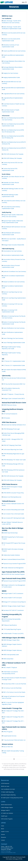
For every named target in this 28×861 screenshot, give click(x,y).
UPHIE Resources (5, 783)
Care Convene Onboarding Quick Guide (13, 509)
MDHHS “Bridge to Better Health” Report (14, 606)
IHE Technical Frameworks (10, 414)
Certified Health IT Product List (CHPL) (13, 633)
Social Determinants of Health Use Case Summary (13, 105)
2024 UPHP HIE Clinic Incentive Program (14, 574)
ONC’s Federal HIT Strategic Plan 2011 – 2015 (13, 722)
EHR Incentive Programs (7, 819)
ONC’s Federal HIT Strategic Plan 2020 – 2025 (13, 711)
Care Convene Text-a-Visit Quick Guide (13, 514)
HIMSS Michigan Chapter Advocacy (12, 650)
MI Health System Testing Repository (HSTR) (12, 797)
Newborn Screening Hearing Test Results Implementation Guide (13, 323)
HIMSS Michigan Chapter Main (11, 640)
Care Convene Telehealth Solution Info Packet (13, 504)
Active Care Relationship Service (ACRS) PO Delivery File (14, 149)
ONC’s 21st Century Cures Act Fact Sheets (14, 692)
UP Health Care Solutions (7, 813)
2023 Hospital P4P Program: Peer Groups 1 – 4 (13, 544)
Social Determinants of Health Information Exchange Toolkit (14, 678)
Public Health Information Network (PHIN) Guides (14, 370)
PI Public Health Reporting (7, 792)
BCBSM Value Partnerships (10, 533)
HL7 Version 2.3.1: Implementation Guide (14, 365)
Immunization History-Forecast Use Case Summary (13, 260)
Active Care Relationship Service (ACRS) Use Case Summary (13, 119)
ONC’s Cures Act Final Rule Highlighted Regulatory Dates (13, 703)
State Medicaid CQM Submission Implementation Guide (11, 233)
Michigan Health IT (5, 810)
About (2, 828)
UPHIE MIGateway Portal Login (11, 429)
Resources (3, 837)
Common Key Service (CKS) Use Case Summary (12, 163)
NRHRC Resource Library (9, 405)
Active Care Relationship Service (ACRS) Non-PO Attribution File (13, 131)
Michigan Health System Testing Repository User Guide (11, 347)
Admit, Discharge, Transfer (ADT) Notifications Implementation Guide (11, 27)
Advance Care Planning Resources (12, 497)
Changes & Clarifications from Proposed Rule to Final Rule (13, 697)
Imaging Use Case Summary (10, 73)
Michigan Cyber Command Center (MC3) (14, 398)
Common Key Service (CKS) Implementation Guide (9, 169)
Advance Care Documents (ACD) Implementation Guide (11, 39)
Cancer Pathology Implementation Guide (14, 342)
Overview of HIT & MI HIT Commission (13, 610)
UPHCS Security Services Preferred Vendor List (14, 379)
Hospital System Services (9, 736)
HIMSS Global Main (8, 659)
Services (3, 834)
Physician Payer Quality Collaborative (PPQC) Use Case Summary (12, 215)
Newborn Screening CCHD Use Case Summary (12, 305)
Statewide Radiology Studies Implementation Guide (10, 195)
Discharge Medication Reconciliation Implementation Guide (12, 68)
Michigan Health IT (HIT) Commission (13, 593)
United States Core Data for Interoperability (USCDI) (10, 672)
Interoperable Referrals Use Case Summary (11, 82)
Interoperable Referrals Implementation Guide (13, 88)
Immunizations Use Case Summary (12, 251)
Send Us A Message (5, 851)
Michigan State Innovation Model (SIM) (13, 245)
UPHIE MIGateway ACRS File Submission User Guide (13, 471)
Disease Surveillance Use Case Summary (14, 282)
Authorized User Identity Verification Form (14, 425)
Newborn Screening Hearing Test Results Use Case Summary (13, 317)
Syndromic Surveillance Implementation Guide (13, 276)
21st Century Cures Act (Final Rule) (12, 688)
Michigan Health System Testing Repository (11, 353)
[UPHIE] (6, 2)
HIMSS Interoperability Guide (11, 654)
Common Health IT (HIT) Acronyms (12, 597)
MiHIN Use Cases (5, 786)
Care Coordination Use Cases (8, 789)
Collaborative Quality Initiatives (11, 555)
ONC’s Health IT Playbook (10, 667)
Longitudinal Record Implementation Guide (12, 99)
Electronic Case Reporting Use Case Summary (12, 293)
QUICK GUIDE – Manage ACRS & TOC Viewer (12, 440)
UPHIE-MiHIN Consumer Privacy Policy (13, 493)
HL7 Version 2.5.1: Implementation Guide (14, 361)
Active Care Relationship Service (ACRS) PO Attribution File (14, 143)
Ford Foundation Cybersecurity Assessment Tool (11, 389)
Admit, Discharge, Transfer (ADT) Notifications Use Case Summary (11, 21)
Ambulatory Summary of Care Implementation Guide (10, 46)
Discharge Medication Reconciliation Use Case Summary (13, 62)
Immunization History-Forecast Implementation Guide (11, 266)
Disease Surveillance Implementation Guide (12, 287)
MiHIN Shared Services (6, 804)
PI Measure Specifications (10, 625)
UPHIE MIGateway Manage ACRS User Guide (12, 465)
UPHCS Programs (7, 731)
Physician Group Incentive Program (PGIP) (14, 563)
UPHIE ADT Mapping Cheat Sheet (12, 445)
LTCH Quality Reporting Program (12, 629)
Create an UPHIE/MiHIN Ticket (8, 852)
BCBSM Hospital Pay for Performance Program (12, 538)
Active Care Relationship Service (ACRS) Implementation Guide (13, 125)
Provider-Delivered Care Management (13, 568)
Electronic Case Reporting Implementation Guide (14, 299)
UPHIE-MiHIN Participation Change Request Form (12, 487)
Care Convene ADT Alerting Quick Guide (13, 518)
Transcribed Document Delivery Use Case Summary (13, 201)
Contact (3, 840)
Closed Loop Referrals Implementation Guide (13, 56)
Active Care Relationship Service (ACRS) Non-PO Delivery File (13, 137)
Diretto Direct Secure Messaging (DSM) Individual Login (13, 434)
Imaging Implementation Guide (11, 77)
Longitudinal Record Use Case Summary (13, 93)
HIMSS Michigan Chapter (7, 807)
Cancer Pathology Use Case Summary (13, 338)
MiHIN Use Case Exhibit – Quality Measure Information (14, 239)
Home (2, 826)
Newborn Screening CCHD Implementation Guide (9, 311)
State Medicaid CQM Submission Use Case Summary (14, 227)
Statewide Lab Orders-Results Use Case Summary (13, 177)
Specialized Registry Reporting (8, 795)
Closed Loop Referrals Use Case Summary (14, 51)
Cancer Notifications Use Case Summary (14, 328)
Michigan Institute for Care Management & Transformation (13, 586)
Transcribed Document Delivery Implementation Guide (11, 207)
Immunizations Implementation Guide (13, 255)
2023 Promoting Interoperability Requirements (11, 620)
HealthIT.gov (4, 816)
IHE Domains (6, 418)
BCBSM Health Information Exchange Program (12, 550)
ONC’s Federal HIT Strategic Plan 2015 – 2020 (13, 717)
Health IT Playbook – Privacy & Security (13, 394)
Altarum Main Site (8, 746)
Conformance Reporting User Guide (12, 449)
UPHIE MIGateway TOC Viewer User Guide (14, 460)
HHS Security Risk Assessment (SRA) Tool (14, 384)
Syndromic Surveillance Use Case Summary (14, 271)
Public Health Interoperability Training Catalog (13, 751)
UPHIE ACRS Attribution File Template (13, 154)
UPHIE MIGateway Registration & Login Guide (13, 454)
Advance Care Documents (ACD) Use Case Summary (13, 33)
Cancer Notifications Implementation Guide (12, 333)
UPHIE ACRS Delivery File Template (12, 158)
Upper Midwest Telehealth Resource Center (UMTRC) (12, 523)
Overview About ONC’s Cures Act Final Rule (14, 684)
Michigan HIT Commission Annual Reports (14, 602)
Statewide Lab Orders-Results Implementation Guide (10, 183)
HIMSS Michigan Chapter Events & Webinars (11, 645)
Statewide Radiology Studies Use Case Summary (12, 189)
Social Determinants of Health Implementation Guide (10, 111)
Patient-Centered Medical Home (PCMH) (14, 559)
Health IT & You (5, 831)
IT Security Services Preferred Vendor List (14, 740)
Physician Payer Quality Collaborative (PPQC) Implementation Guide (12, 221)
